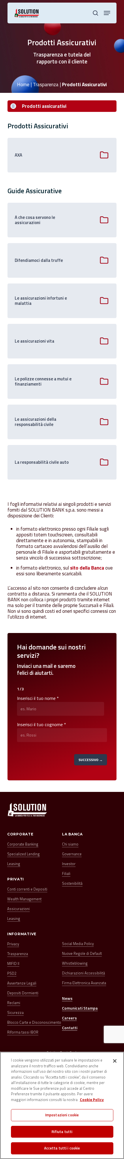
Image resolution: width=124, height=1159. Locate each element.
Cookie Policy (92, 1099)
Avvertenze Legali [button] (21, 983)
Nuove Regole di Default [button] (82, 953)
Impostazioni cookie (62, 1115)
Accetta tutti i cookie (62, 1148)
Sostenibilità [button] (72, 883)
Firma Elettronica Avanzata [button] (84, 983)
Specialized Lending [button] (23, 854)
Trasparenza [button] (17, 954)
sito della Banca (87, 568)
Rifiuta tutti (62, 1131)
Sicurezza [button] (15, 1012)
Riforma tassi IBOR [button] (22, 1032)
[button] (107, 13)
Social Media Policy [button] (78, 943)
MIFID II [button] (13, 963)
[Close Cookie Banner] (114, 1061)
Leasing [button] (13, 864)
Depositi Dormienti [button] (22, 993)
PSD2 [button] (11, 973)
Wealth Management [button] (24, 899)
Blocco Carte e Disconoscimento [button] (34, 1022)
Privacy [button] (13, 944)
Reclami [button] (13, 1003)
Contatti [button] (69, 1028)
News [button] (67, 998)
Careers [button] (69, 1018)
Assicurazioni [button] (18, 909)
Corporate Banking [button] (22, 844)
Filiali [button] (66, 873)
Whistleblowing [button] (75, 963)
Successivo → (90, 759)
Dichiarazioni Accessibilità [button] (83, 973)
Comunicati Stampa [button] (80, 1008)
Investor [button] (69, 864)
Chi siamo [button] (70, 844)
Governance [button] (72, 854)
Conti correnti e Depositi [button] (27, 889)
